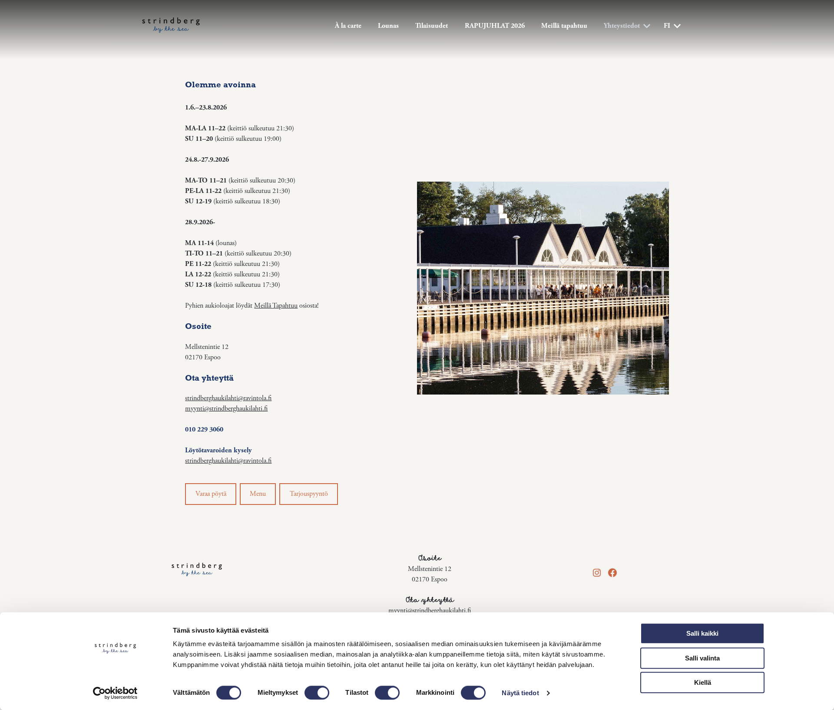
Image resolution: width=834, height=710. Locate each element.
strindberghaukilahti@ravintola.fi (228, 398)
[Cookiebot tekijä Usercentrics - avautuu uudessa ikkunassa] (115, 693)
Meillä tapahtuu (564, 25)
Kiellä (702, 682)
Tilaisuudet (431, 25)
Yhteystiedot (622, 25)
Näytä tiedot (520, 693)
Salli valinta (702, 658)
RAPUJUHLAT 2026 (495, 25)
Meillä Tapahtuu (276, 305)
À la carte (348, 25)
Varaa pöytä (210, 493)
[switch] (316, 693)
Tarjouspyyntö (309, 493)
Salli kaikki (702, 633)
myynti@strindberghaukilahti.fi (226, 408)
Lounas (388, 25)
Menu (258, 493)
